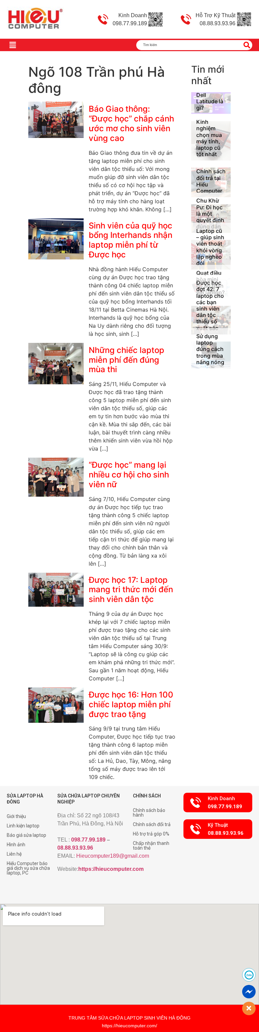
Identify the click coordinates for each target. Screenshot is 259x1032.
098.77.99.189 (88, 840)
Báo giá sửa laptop (26, 835)
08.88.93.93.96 (75, 848)
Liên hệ (14, 854)
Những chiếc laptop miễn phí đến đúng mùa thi (126, 360)
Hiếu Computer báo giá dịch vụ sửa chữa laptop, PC (28, 868)
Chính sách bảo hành (149, 813)
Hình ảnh (16, 844)
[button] (217, 802)
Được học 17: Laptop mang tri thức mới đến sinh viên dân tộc (131, 589)
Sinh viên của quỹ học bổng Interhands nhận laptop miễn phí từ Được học (130, 240)
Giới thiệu (16, 816)
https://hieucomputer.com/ (129, 1025)
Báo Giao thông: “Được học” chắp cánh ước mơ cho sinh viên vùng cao (131, 123)
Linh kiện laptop (23, 825)
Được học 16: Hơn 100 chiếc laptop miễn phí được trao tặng (131, 704)
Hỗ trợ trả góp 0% (151, 834)
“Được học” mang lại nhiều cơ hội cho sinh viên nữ (129, 474)
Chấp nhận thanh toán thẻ (151, 846)
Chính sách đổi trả (152, 824)
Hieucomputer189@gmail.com (112, 856)
